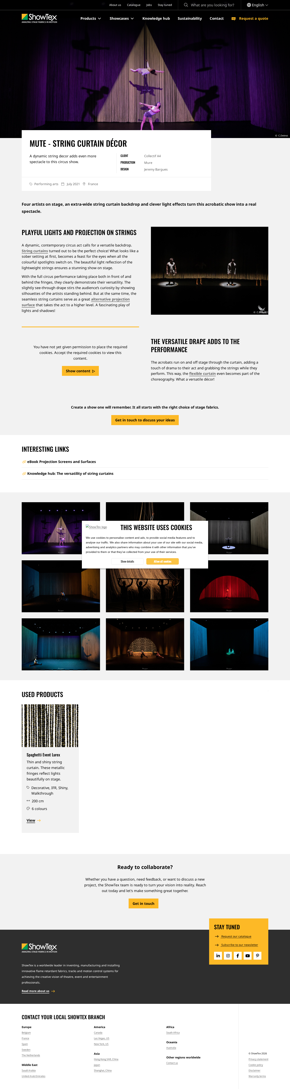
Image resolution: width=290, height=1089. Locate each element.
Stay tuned (165, 5)
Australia (171, 1047)
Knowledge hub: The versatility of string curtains (70, 473)
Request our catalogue (236, 936)
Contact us (172, 1063)
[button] (91, 18)
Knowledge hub (156, 18)
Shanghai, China (103, 1070)
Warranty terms (257, 1076)
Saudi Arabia (29, 1070)
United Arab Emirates (33, 1076)
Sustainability (190, 18)
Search (186, 5)
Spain (25, 1044)
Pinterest (257, 956)
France (25, 1038)
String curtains (35, 250)
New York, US (101, 1044)
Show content (78, 371)
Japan (97, 1065)
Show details (127, 561)
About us (115, 5)
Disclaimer (254, 1070)
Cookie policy (256, 1065)
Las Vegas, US (101, 1038)
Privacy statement (258, 1059)
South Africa (173, 1032)
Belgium (26, 1032)
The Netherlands (31, 1055)
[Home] (39, 18)
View (31, 820)
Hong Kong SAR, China (106, 1059)
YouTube (248, 956)
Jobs (149, 5)
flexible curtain (202, 373)
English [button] (258, 5)
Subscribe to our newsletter (239, 945)
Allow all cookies (162, 561)
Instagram (228, 956)
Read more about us (35, 991)
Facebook (238, 956)
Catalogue (133, 5)
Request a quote (253, 18)
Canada (98, 1032)
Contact (217, 18)
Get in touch (143, 903)
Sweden (26, 1049)
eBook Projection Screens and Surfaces (61, 461)
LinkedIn (218, 956)
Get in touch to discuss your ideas (145, 420)
